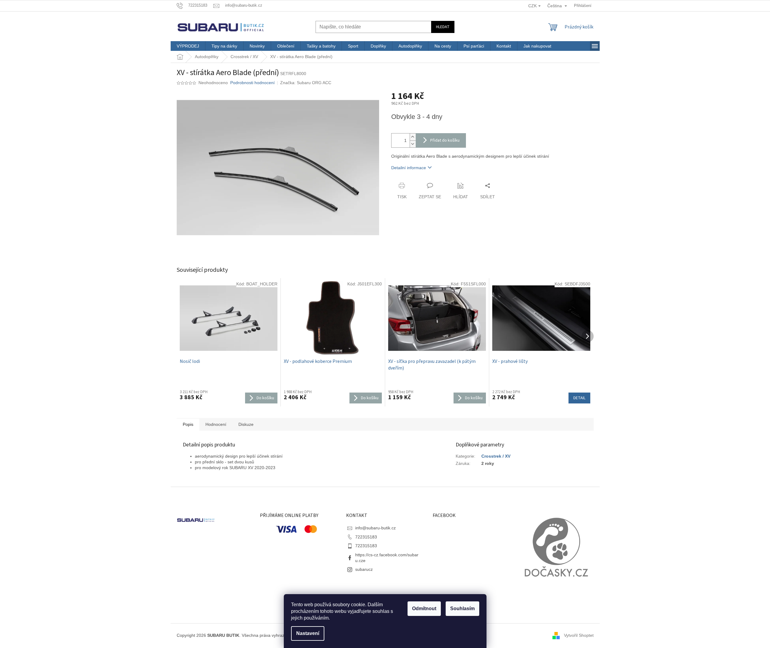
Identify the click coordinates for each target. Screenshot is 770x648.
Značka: (305, 82)
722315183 (366, 537)
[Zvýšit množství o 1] (413, 136)
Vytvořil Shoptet (579, 635)
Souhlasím (462, 608)
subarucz (364, 569)
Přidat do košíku (445, 140)
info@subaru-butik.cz (375, 527)
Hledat (443, 27)
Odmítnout (424, 608)
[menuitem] (188, 46)
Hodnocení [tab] (215, 424)
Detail (579, 398)
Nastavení (307, 633)
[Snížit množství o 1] (413, 143)
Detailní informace (408, 167)
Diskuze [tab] (246, 424)
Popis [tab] (188, 424)
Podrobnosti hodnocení (252, 82)
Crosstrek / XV (495, 456)
